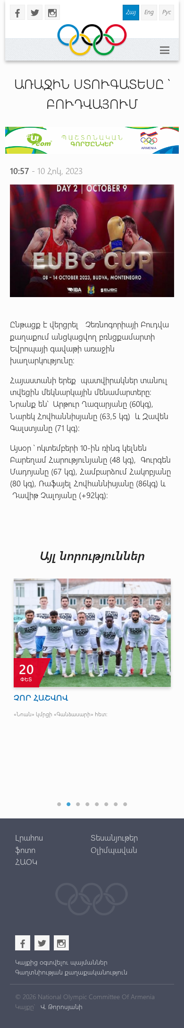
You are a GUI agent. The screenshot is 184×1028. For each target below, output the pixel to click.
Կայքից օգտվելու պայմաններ (61, 962)
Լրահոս (29, 837)
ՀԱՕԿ (26, 861)
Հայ (131, 12)
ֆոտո (25, 849)
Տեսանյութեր (114, 837)
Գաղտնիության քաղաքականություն (71, 971)
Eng (149, 12)
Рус (166, 12)
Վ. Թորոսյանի (61, 1006)
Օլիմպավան (114, 849)
